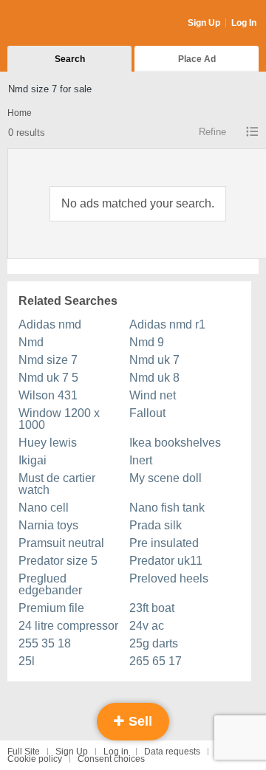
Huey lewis (47, 442)
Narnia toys (48, 525)
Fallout (147, 413)
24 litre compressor (68, 625)
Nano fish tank (167, 507)
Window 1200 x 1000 (59, 419)
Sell (138, 721)
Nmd (31, 342)
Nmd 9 (146, 342)
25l (26, 661)
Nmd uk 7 (154, 360)
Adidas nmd (49, 324)
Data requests (172, 751)
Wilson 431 (48, 395)
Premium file (51, 608)
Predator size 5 (58, 560)
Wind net (152, 395)
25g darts (153, 643)
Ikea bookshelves (175, 442)
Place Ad (197, 59)
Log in (116, 751)
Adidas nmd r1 (167, 324)
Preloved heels (168, 578)
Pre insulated (164, 543)
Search (70, 59)
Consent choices (111, 759)
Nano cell (43, 507)
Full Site (23, 751)
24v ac (146, 625)
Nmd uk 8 (154, 377)
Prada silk (155, 525)
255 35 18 (44, 643)
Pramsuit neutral (61, 543)
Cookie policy (34, 759)
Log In (243, 23)
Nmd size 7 (48, 360)
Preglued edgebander (50, 584)
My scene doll (165, 478)
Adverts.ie (65, 24)
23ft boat (151, 608)
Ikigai (32, 460)
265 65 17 (155, 661)
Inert (140, 460)
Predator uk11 (165, 560)
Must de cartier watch (56, 484)
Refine (212, 131)
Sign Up (204, 23)
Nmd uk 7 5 (48, 377)
